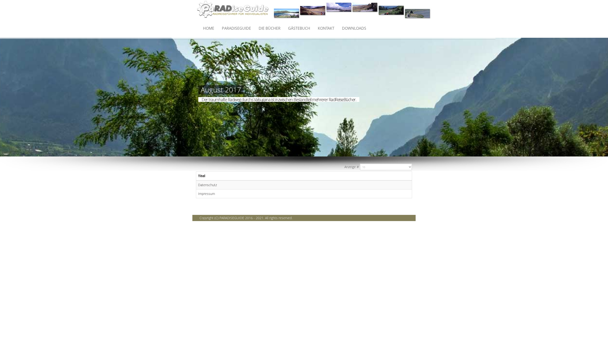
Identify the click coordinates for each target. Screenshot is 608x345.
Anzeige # (351, 167)
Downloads (354, 28)
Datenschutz (207, 185)
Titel (201, 176)
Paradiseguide (236, 28)
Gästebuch (299, 28)
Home (208, 28)
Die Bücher (269, 28)
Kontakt (326, 28)
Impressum (206, 193)
